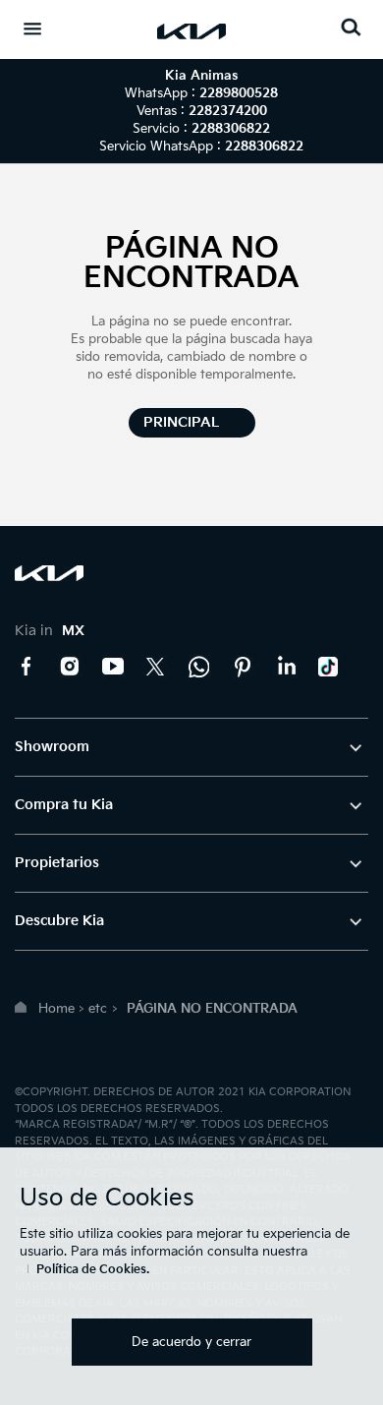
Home (56, 1009)
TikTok (329, 666)
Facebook (26, 666)
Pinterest (242, 666)
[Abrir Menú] (32, 28)
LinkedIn (286, 666)
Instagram (70, 666)
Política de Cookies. (92, 1269)
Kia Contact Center (199, 666)
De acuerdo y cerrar (191, 1342)
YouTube (113, 666)
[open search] (350, 27)
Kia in (49, 630)
